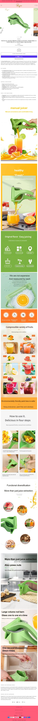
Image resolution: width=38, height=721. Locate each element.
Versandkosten (21, 45)
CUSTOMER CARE (19, 707)
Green (19, 50)
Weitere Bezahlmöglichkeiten (19, 58)
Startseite (18, 38)
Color (19, 48)
